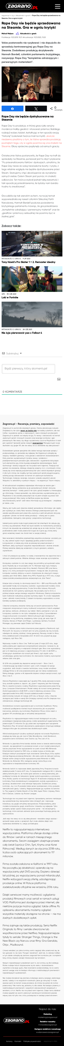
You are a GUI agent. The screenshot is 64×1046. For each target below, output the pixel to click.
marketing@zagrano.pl (47, 1017)
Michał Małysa (7, 34)
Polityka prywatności (32, 1041)
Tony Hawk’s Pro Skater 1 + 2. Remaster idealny (28, 262)
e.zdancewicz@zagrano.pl (47, 1032)
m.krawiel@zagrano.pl (47, 1025)
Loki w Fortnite (10, 297)
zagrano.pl (6, 15)
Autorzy (9, 1041)
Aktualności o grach (23, 15)
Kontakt (18, 1041)
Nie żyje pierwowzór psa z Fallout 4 (22, 333)
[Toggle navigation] (57, 6)
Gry (13, 15)
